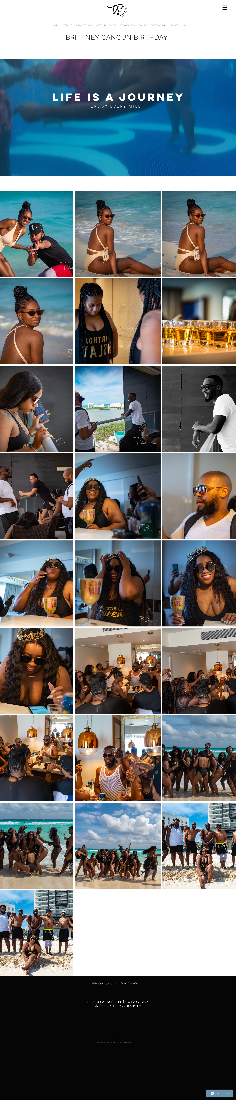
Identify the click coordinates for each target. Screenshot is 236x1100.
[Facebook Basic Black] (115, 1034)
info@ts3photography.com (104, 983)
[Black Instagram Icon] (120, 1034)
